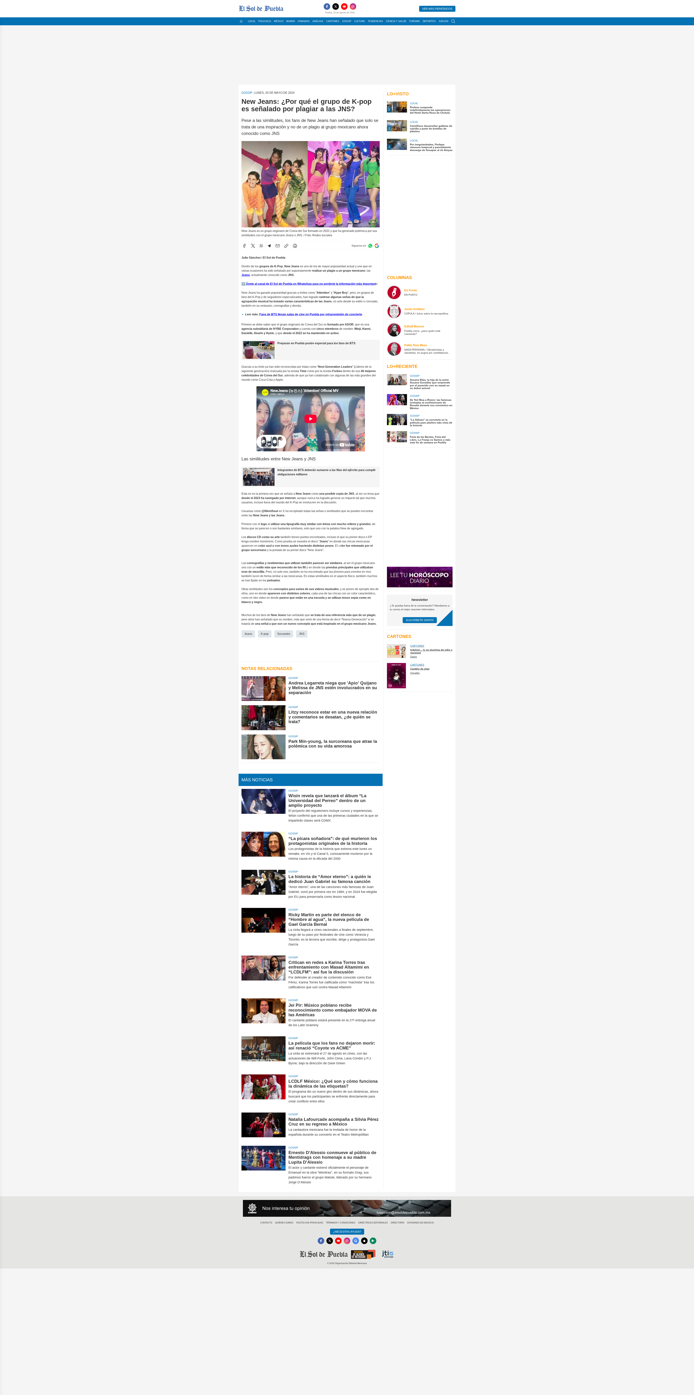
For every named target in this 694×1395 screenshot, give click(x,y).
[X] (335, 6)
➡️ (243, 283)
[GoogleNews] (355, 1241)
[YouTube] (344, 6)
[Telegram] (269, 246)
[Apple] (364, 1241)
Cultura (359, 21)
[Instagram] (353, 6)
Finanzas (304, 21)
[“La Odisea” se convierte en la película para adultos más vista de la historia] (397, 420)
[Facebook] (327, 6)
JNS (302, 633)
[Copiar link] (286, 246)
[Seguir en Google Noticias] (377, 246)
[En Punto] (394, 292)
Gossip (346, 21)
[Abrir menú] (241, 21)
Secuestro (283, 633)
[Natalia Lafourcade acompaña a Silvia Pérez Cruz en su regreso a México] (263, 1127)
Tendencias (375, 21)
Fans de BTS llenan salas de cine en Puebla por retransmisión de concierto (310, 314)
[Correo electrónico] (277, 246)
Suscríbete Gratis (420, 620)
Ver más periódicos (437, 8)
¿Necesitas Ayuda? (347, 1231)
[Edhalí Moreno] (394, 330)
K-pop (265, 633)
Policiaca (264, 21)
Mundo (290, 21)
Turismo (414, 21)
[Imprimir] (295, 246)
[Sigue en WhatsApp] (370, 246)
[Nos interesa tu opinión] (347, 1208)
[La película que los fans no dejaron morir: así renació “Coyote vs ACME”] (263, 1053)
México (278, 21)
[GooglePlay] (373, 1241)
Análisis (317, 21)
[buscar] (453, 21)
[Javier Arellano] (394, 311)
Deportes (429, 21)
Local (252, 21)
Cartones (332, 21)
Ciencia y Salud (396, 21)
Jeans (248, 633)
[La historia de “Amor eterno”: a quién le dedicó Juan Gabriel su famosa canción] (263, 887)
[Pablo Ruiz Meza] (394, 349)
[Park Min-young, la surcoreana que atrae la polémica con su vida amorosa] (263, 747)
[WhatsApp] (261, 246)
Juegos (443, 21)
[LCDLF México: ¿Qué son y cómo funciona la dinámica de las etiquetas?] (263, 1091)
